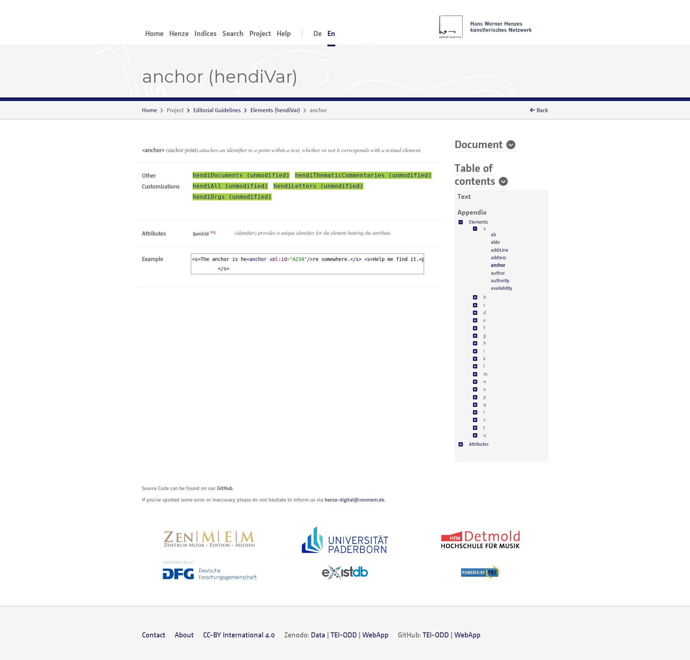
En (331, 33)
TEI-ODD (344, 634)
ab (493, 234)
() (275, 110)
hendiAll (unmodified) (230, 186)
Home (154, 33)
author (498, 273)
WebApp (375, 634)
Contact (153, 634)
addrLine (500, 250)
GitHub (225, 488)
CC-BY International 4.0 (239, 634)
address (498, 257)
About (184, 634)
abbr (495, 242)
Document (479, 144)
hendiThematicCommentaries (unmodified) (363, 175)
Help (284, 33)
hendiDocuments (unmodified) (241, 175)
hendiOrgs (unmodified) (232, 196)
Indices (205, 33)
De (317, 33)
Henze (179, 33)
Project (260, 33)
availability (501, 288)
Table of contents (475, 174)
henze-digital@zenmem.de (354, 499)
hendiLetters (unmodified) (318, 186)
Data (318, 634)
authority (500, 280)
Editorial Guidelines (217, 110)
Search (233, 33)
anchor (498, 265)
